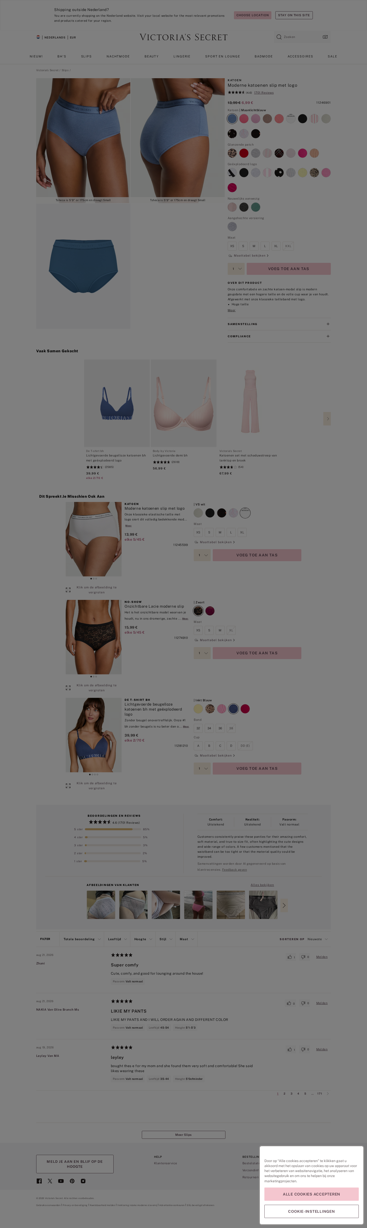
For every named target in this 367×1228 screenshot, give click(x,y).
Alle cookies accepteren (311, 1194)
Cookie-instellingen (311, 1211)
